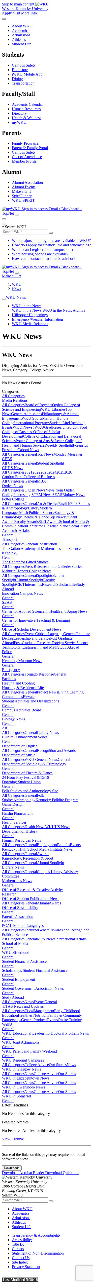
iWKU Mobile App (27, 74)
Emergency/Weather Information (37, 319)
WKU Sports (32, 418)
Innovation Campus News (22, 593)
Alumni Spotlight (29, 580)
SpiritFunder (21, 196)
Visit (16, 13)
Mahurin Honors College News (26, 571)
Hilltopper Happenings (30, 315)
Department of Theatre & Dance (27, 773)
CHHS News (12, 468)
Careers (18, 1249)
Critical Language (49, 634)
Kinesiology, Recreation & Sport (27, 858)
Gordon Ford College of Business (28, 477)
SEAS (57, 495)
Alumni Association (27, 182)
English (64, 503)
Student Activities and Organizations (30, 701)
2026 (68, 472)
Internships (33, 584)
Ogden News (12, 486)
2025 (60, 472)
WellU (7, 1024)
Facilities (9, 679)
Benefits (63, 845)
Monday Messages (68, 454)
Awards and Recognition (70, 930)
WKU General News (41, 759)
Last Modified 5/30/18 (20, 1280)
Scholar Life (66, 584)
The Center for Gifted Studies (25, 562)
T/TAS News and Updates (23, 1006)
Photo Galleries (59, 566)
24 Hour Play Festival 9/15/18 (25, 777)
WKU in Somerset (16, 1096)
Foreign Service (64, 643)
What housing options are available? (40, 254)
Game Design (13, 804)
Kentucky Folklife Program (56, 800)
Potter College (13, 499)
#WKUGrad (42, 427)
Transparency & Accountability (36, 1235)
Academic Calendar (27, 104)
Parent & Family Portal (30, 148)
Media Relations (15, 400)
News (16, 289)
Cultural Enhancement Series (24, 737)
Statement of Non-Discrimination (38, 1253)
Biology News (73, 495)
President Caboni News (20, 450)
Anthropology (24, 800)
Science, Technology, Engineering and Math (46, 645)
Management (44, 1011)
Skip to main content (18, 4)
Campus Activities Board (21, 710)
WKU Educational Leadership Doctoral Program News (45, 1033)
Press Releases (36, 566)
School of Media (15, 943)
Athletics (19, 39)
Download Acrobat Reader (23, 1173)
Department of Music (18, 755)
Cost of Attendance (27, 157)
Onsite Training (70, 1020)
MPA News (46, 939)
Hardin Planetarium (17, 813)
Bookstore (20, 70)
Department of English (19, 746)
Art (4, 728)
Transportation (23, 83)
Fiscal (29, 1011)
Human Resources (26, 109)
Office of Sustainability (20, 907)
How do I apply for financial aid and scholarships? (51, 245)
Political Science (42, 512)
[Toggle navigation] (4, 298)
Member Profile (24, 161)
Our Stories (58, 1065)
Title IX (18, 1244)
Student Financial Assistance (24, 961)
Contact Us (21, 1258)
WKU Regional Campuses (23, 1060)
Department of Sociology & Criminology (34, 764)
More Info (29, 13)
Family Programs (25, 143)
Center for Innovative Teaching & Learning (36, 620)
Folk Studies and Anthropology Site (30, 791)
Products (40, 1020)
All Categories (13, 396)
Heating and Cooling (18, 683)
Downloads (12, 1168)
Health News (35, 827)
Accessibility (22, 1240)
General (17, 414)
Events (30, 634)
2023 (44, 472)
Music (24, 512)
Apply (7, 13)
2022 (36, 472)
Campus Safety (24, 65)
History (33, 508)
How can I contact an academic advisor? (43, 258)
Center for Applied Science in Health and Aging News (44, 611)
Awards (43, 854)
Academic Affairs (16, 530)
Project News (47, 692)
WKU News (16, 297)
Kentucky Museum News (22, 661)
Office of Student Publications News (30, 898)
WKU (17, 284)
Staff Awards (49, 521)
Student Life (21, 44)
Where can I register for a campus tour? (42, 249)
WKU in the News (26, 306)
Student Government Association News (33, 988)
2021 (28, 472)
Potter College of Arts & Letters (40, 441)
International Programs (32, 423)
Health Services (14, 822)
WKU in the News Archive (63, 310)
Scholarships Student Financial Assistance (34, 970)
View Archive (13, 1139)
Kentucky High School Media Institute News (37, 849)
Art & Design (47, 503)
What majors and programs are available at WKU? (51, 240)
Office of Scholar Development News (31, 629)
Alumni (43, 903)
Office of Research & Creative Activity (32, 890)
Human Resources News (21, 840)
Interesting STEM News (33, 495)
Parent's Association (17, 916)
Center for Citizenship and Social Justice (58, 526)
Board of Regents (38, 405)
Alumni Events (23, 187)
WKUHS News (57, 827)
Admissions (21, 35)
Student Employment (18, 979)
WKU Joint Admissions (20, 1042)
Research (59, 427)
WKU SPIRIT (23, 200)
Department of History (19, 831)
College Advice (37, 1065)
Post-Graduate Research (33, 643)
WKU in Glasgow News (21, 1069)
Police (7, 652)
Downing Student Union (21, 782)
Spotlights (45, 575)
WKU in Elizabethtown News (25, 1078)
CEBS (7, 459)
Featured (31, 930)
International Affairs (71, 939)
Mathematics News (17, 881)
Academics (20, 30)
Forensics (80, 445)
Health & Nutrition (32, 1015)
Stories (76, 566)
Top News (45, 454)
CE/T (20, 584)
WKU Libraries (53, 409)
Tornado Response (39, 674)
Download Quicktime (62, 1173)
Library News (13, 867)
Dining (17, 79)
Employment (47, 845)
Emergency (11, 670)
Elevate (28, 696)
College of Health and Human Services (42, 443)
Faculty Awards (26, 521)
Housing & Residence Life (23, 688)
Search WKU (14, 227)
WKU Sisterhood (15, 952)
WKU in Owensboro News (23, 1087)
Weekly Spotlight (59, 445)
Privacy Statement (26, 1267)
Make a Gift (21, 191)
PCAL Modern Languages (23, 925)
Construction (47, 544)
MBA (41, 481)
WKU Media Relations (30, 324)
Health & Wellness (26, 118)
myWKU (19, 122)
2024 (52, 472)
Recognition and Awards (56, 750)
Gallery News (48, 732)
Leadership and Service (31, 638)
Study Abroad (68, 647)
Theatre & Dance (35, 517)
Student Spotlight (50, 463)
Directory (19, 113)
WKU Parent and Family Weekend (29, 1051)
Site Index (20, 1262)
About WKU (22, 26)
